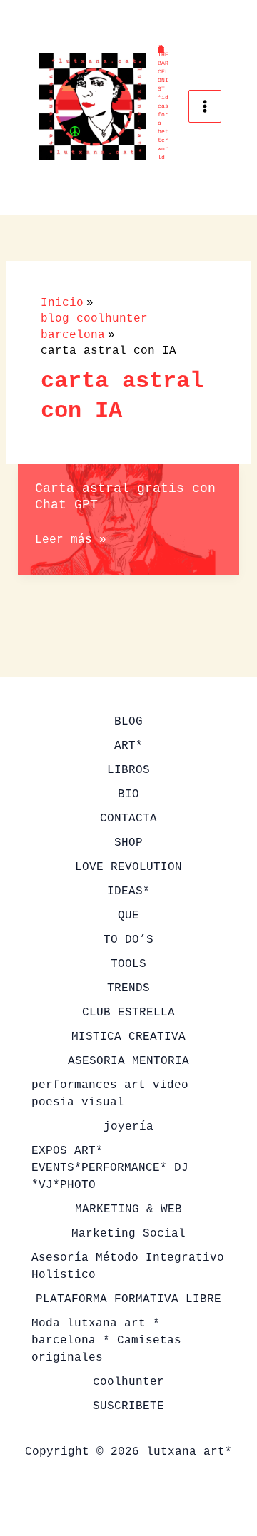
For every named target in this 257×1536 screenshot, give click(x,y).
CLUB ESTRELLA (128, 1012)
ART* (128, 745)
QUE (128, 915)
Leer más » (70, 540)
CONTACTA (128, 818)
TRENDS (128, 988)
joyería (128, 1126)
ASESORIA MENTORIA (128, 1061)
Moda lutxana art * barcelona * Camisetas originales (106, 1340)
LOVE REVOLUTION (128, 867)
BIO (128, 794)
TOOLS (128, 964)
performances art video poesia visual (109, 1094)
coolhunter (128, 1382)
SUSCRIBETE (128, 1406)
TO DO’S (128, 939)
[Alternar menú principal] (204, 106)
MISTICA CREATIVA (128, 1036)
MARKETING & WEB (128, 1209)
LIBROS (128, 770)
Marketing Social (128, 1233)
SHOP (128, 842)
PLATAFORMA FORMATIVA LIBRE (128, 1299)
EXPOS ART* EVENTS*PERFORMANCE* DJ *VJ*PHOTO (109, 1168)
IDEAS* (128, 891)
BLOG (128, 721)
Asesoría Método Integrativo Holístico (127, 1266)
